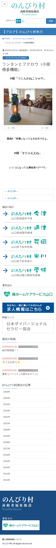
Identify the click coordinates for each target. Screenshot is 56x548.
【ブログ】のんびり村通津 (28, 347)
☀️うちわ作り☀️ (11, 362)
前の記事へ (12, 191)
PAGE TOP (51, 529)
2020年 (6, 429)
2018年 (6, 442)
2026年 (6, 392)
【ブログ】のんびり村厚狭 (28, 358)
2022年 (6, 417)
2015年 (6, 461)
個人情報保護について (12, 539)
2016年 (6, 455)
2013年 (6, 473)
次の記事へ (12, 198)
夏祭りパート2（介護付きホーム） (20, 374)
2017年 (6, 448)
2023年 (6, 410)
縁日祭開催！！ (10, 350)
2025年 (6, 398)
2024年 (6, 404)
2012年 (6, 480)
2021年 (6, 423)
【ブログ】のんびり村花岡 (28, 370)
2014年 (6, 467)
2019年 (6, 436)
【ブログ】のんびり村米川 (16, 58)
